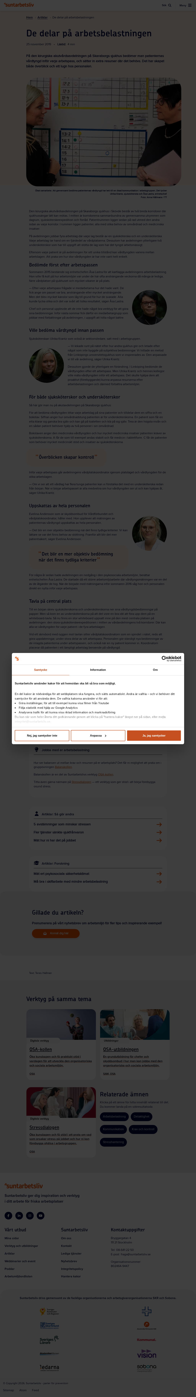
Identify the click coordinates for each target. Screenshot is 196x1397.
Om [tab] (155, 669)
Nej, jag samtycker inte (42, 735)
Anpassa (96, 735)
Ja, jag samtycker (154, 735)
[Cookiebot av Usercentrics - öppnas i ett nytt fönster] (164, 659)
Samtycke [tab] (40, 669)
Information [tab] (98, 669)
